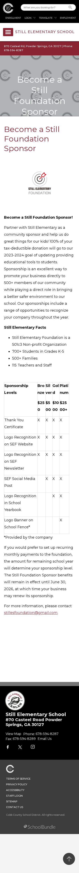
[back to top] (69, 859)
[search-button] (70, 7)
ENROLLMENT (13, 17)
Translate (45, 17)
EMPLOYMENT (68, 17)
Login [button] (28, 17)
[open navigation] (8, 32)
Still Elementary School (45, 32)
